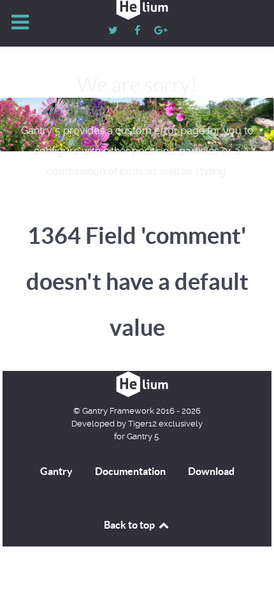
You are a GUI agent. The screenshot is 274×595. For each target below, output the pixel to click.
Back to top (130, 525)
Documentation (130, 471)
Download (211, 471)
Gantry (56, 471)
